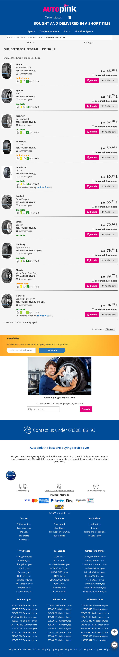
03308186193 (81, 430)
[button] (114, 631)
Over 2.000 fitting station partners (59, 490)
